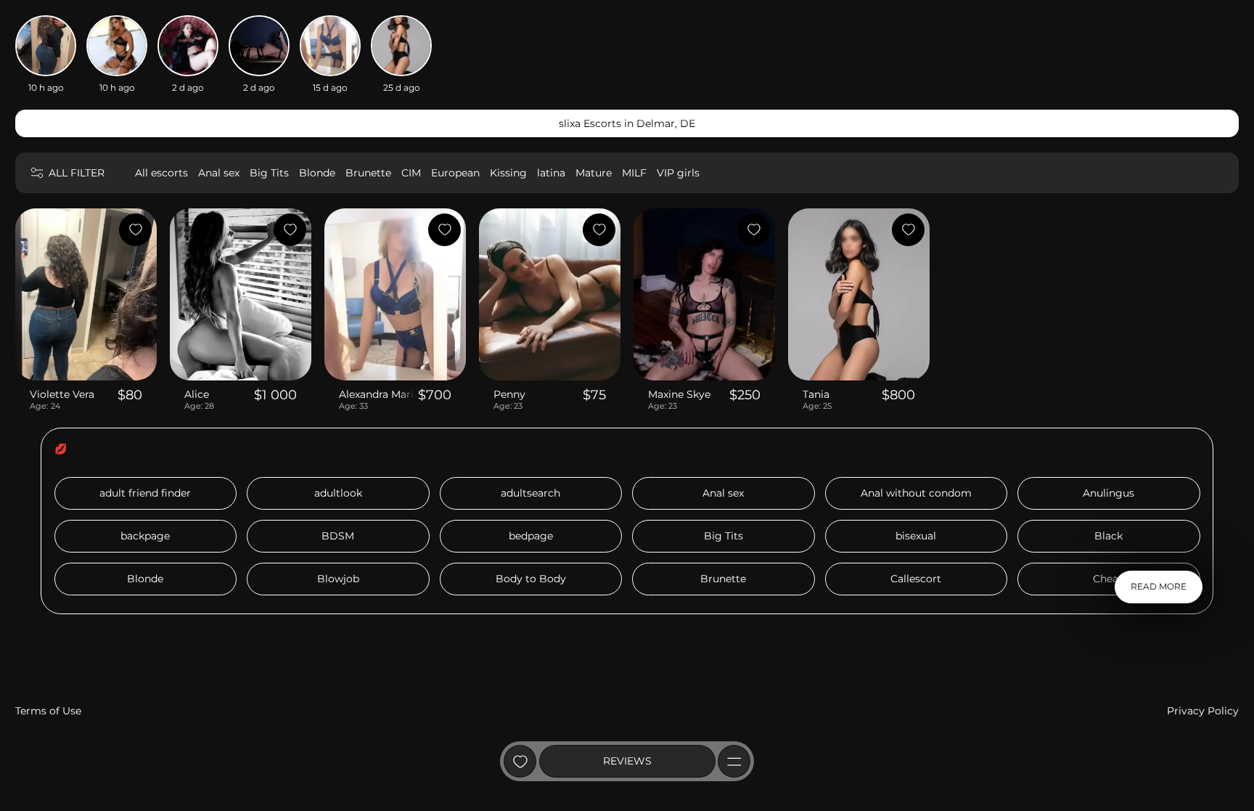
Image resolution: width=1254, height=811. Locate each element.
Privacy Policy (1203, 710)
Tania (816, 394)
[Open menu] (734, 761)
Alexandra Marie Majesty (377, 394)
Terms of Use (48, 710)
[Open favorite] (520, 761)
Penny (509, 394)
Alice (196, 394)
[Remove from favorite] (135, 229)
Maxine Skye (679, 394)
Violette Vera (62, 394)
